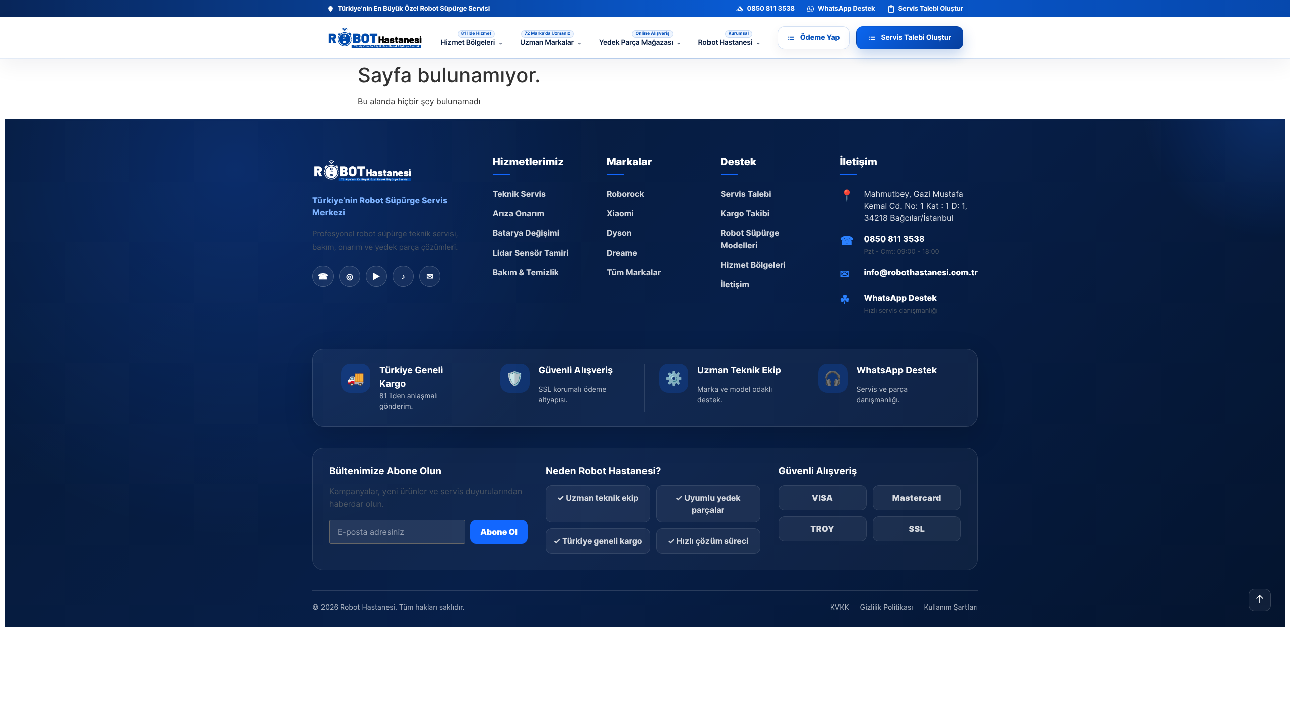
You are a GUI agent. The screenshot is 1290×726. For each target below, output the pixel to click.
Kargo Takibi (745, 213)
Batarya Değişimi (526, 233)
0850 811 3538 (894, 239)
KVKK (839, 607)
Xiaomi (620, 213)
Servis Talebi (746, 194)
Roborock (625, 194)
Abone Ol (499, 532)
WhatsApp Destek (900, 298)
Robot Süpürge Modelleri (750, 239)
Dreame (622, 253)
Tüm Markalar (634, 272)
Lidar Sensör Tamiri (531, 253)
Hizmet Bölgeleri (753, 265)
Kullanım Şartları (951, 607)
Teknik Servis (519, 194)
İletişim (735, 284)
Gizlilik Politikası (886, 607)
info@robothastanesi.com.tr (921, 272)
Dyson (619, 233)
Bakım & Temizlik (526, 272)
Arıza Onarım (518, 213)
